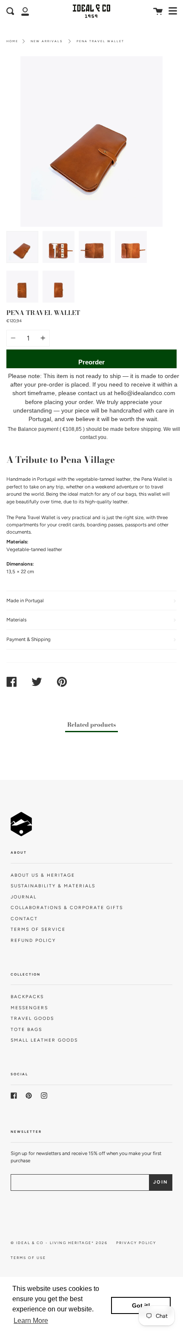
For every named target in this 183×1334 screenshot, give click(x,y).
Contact (24, 918)
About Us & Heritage (43, 875)
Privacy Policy (136, 1243)
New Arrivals (47, 41)
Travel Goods (32, 1018)
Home (12, 41)
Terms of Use (28, 1258)
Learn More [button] (31, 1320)
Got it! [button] (141, 1305)
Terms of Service (38, 929)
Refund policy (33, 940)
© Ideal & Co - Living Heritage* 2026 (59, 1243)
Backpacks (27, 996)
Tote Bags (26, 1029)
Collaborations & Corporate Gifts (67, 907)
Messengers (29, 1008)
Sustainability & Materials (53, 886)
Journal (24, 897)
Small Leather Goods (44, 1040)
